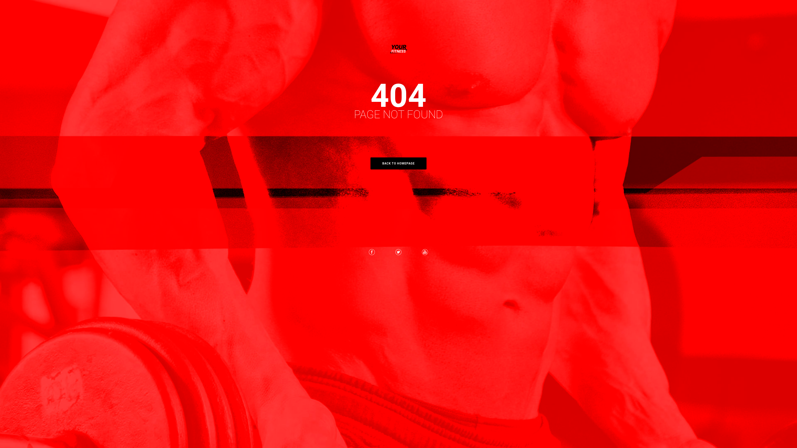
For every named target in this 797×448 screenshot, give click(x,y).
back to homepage (398, 163)
